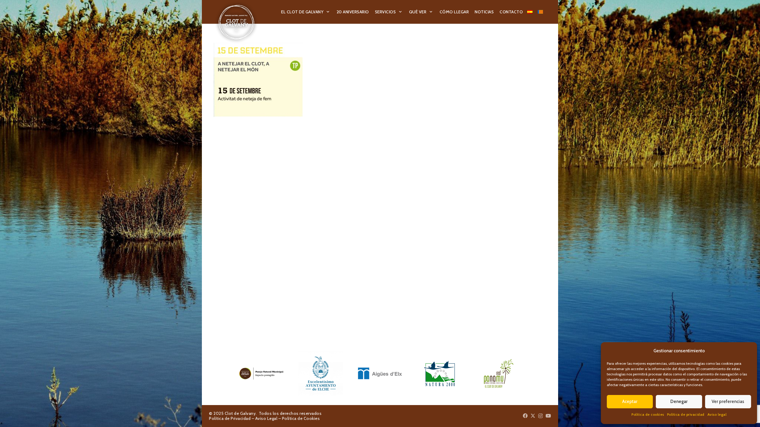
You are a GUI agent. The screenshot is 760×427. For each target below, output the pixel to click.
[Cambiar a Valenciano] (541, 12)
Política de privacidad (685, 414)
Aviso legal (717, 414)
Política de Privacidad (230, 418)
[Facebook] (525, 415)
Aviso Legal (266, 418)
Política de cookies (647, 414)
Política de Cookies (301, 418)
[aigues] (380, 373)
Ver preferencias (728, 401)
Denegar (679, 401)
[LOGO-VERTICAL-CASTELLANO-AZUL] (320, 373)
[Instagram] (540, 416)
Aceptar (629, 401)
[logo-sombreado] (236, 22)
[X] (533, 415)
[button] (328, 12)
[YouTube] (548, 415)
